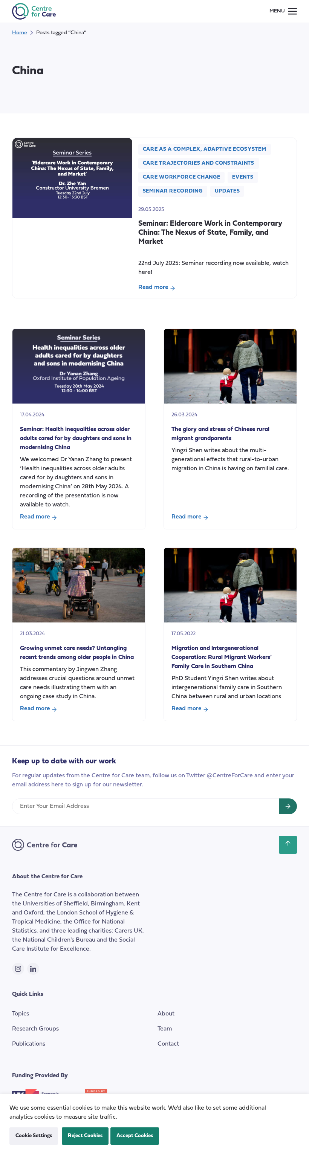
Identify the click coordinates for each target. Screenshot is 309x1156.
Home (19, 33)
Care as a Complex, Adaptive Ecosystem (204, 149)
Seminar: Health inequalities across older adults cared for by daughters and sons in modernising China (76, 439)
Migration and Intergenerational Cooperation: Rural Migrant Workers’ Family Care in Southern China (221, 657)
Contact (168, 1044)
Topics (20, 1014)
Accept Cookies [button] (134, 1136)
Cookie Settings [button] (33, 1136)
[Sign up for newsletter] (288, 806)
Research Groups (35, 1029)
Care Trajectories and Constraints (198, 163)
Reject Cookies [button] (85, 1136)
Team (165, 1029)
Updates (227, 191)
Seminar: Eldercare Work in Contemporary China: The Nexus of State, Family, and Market (210, 233)
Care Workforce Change (181, 177)
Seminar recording (173, 191)
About (166, 1014)
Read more (158, 288)
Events (242, 177)
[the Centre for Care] (34, 11)
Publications (28, 1044)
